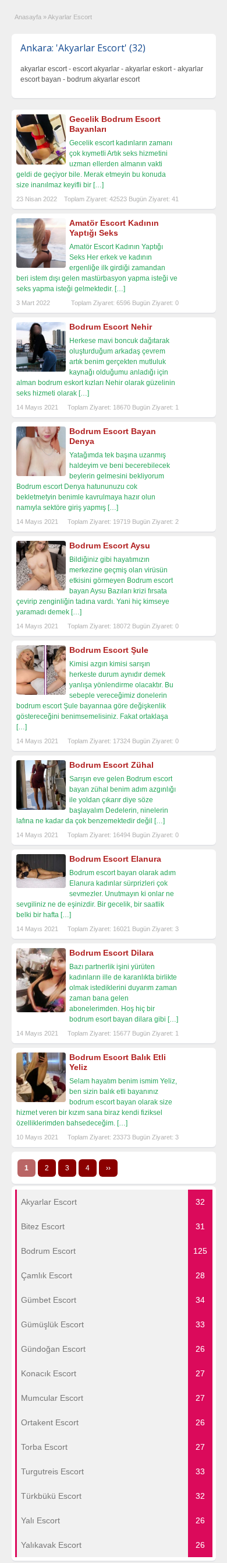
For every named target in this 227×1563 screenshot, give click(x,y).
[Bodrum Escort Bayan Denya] (41, 474)
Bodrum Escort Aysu (109, 545)
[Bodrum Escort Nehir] (41, 369)
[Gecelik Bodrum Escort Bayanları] (41, 162)
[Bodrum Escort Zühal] (41, 807)
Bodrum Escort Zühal (111, 765)
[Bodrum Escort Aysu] (41, 588)
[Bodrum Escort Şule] (41, 692)
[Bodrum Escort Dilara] (41, 1010)
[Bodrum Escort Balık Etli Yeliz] (41, 1100)
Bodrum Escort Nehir (110, 326)
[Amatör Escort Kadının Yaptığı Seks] (41, 265)
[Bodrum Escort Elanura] (41, 886)
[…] (98, 185)
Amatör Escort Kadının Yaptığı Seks (114, 227)
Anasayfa (28, 16)
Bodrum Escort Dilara (111, 952)
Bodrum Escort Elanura (115, 858)
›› (108, 1168)
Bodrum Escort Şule (108, 650)
